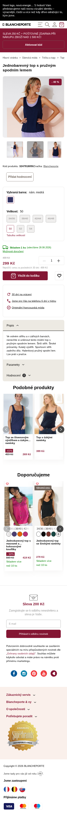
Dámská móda (29, 57)
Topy (62, 57)
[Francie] (7, 789)
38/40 (25, 218)
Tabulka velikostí (16, 235)
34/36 (12, 218)
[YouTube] (43, 674)
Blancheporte (50, 166)
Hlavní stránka (10, 57)
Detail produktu (29, 567)
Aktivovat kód (33, 44)
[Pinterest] (33, 674)
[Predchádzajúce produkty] (6, 429)
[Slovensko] (23, 789)
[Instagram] (23, 674)
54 (30, 228)
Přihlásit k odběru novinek (33, 633)
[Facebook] (13, 674)
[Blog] (53, 674)
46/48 (51, 218)
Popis (10, 325)
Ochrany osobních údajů (21, 653)
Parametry (13, 364)
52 (20, 228)
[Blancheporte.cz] (17, 24)
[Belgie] (15, 789)
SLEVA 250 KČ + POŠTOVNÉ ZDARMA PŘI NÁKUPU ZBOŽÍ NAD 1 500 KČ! (29, 35)
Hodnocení (16, 375)
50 (10, 228)
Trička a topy (49, 57)
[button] (7, 529)
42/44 (38, 218)
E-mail (12, 623)
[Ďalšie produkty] (61, 429)
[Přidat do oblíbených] (59, 275)
